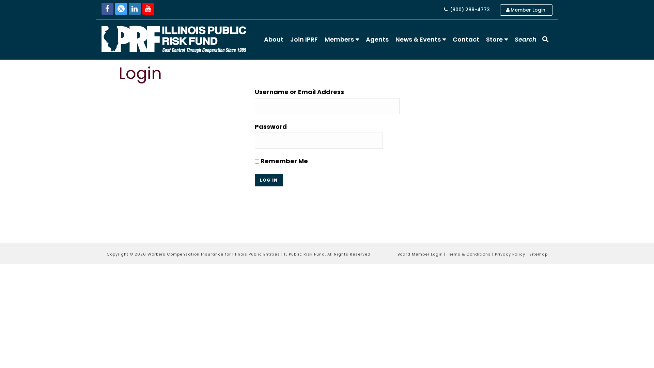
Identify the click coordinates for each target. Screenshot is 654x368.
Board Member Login (420, 254)
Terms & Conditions (469, 254)
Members (339, 39)
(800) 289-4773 (469, 9)
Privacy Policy (510, 254)
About (273, 39)
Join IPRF (304, 39)
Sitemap (538, 254)
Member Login (528, 9)
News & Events (418, 39)
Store (494, 39)
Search (525, 39)
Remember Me (283, 161)
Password (271, 126)
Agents (377, 39)
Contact (466, 39)
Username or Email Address (299, 92)
